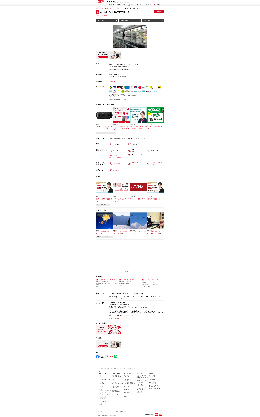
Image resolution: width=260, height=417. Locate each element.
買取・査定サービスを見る (115, 157)
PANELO (100, 405)
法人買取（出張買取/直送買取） (130, 383)
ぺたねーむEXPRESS (102, 401)
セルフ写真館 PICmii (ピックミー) (117, 390)
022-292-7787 (112, 81)
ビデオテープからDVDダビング (105, 390)
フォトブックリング (103, 385)
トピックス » (126, 390)
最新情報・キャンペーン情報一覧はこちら (106, 133)
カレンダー (101, 400)
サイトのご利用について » (154, 388)
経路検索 (159, 11)
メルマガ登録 (159, 0)
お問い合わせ (145, 0)
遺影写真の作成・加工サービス (105, 397)
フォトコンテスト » (141, 389)
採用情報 (140, 0)
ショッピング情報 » (128, 373)
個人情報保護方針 (101, 411)
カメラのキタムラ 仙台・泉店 (128, 279)
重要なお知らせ (126, 392)
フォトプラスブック (103, 382)
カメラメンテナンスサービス (117, 376)
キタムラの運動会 (140, 382)
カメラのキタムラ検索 (109, 8)
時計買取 (126, 380)
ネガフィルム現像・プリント (105, 379)
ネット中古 (127, 378)
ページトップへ (159, 410)
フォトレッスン (139, 384)
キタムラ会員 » (152, 379)
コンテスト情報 (139, 391)
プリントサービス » (103, 373)
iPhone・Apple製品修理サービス (117, 375)
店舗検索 (101, 8)
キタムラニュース (127, 386)
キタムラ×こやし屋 (115, 394)
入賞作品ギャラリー (140, 392)
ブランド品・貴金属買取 (129, 382)
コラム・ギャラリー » (141, 373)
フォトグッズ (101, 403)
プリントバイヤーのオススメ (129, 385)
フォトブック (101, 380)
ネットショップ (126, 375)
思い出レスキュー (102, 389)
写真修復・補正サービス (104, 398)
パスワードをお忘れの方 (154, 385)
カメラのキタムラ (152, 375)
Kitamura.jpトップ (102, 371)
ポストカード (101, 386)
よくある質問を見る (114, 318)
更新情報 (125, 396)
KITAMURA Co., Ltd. (104, 415)
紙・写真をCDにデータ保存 (104, 394)
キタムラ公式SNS (115, 389)
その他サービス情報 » (116, 373)
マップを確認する (114, 69)
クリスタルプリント (103, 376)
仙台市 (122, 8)
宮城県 (117, 8)
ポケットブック (102, 383)
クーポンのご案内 (115, 387)
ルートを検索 (125, 69)
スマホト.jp (113, 379)
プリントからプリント (103, 396)
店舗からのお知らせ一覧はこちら (104, 236)
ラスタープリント (103, 378)
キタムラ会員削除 (153, 383)
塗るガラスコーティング (116, 378)
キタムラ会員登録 (153, 381)
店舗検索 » (151, 373)
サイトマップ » (152, 386)
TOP (97, 8)
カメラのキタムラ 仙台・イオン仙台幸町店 (108, 279)
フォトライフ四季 (140, 385)
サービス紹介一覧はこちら (103, 204)
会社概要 (136, 0)
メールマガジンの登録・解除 (117, 386)
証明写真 (100, 404)
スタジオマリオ (115, 380)
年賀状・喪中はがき (103, 387)
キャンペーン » (127, 388)
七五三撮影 (114, 382)
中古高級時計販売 (128, 379)
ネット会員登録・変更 (152, 0)
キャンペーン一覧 (127, 389)
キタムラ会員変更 (153, 382)
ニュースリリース (109, 411)
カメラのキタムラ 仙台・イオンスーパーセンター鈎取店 (154, 280)
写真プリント (101, 375)
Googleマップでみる (130, 271)
